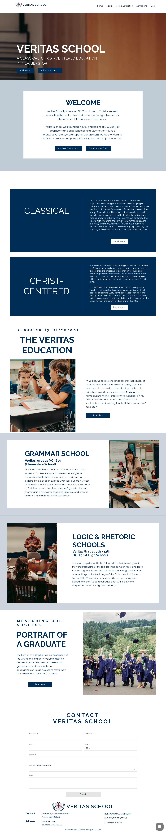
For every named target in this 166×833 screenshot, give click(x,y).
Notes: (31, 776)
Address (32, 755)
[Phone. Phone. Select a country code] (88, 748)
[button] (153, 6)
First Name (33, 734)
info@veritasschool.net (58, 813)
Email (31, 744)
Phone (86, 744)
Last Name (88, 734)
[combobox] (83, 769)
